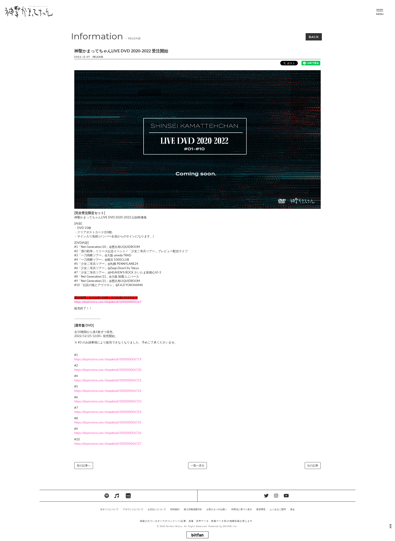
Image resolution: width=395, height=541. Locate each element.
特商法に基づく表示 (241, 509)
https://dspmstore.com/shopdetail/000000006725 (107, 422)
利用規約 (174, 509)
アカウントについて (133, 509)
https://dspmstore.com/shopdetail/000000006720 (107, 370)
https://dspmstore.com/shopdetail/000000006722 (107, 391)
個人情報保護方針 (193, 509)
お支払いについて (157, 509)
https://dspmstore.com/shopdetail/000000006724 (107, 412)
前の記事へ (84, 465)
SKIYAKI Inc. (230, 526)
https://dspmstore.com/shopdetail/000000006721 (107, 380)
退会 (292, 509)
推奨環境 (260, 509)
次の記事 (312, 465)
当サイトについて (109, 509)
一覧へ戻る (197, 465)
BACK (314, 37)
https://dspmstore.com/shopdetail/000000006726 (107, 433)
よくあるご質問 (278, 509)
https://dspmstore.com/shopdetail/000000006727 (107, 443)
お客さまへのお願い (216, 509)
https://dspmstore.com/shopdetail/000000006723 (107, 401)
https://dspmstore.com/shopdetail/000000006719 (107, 359)
